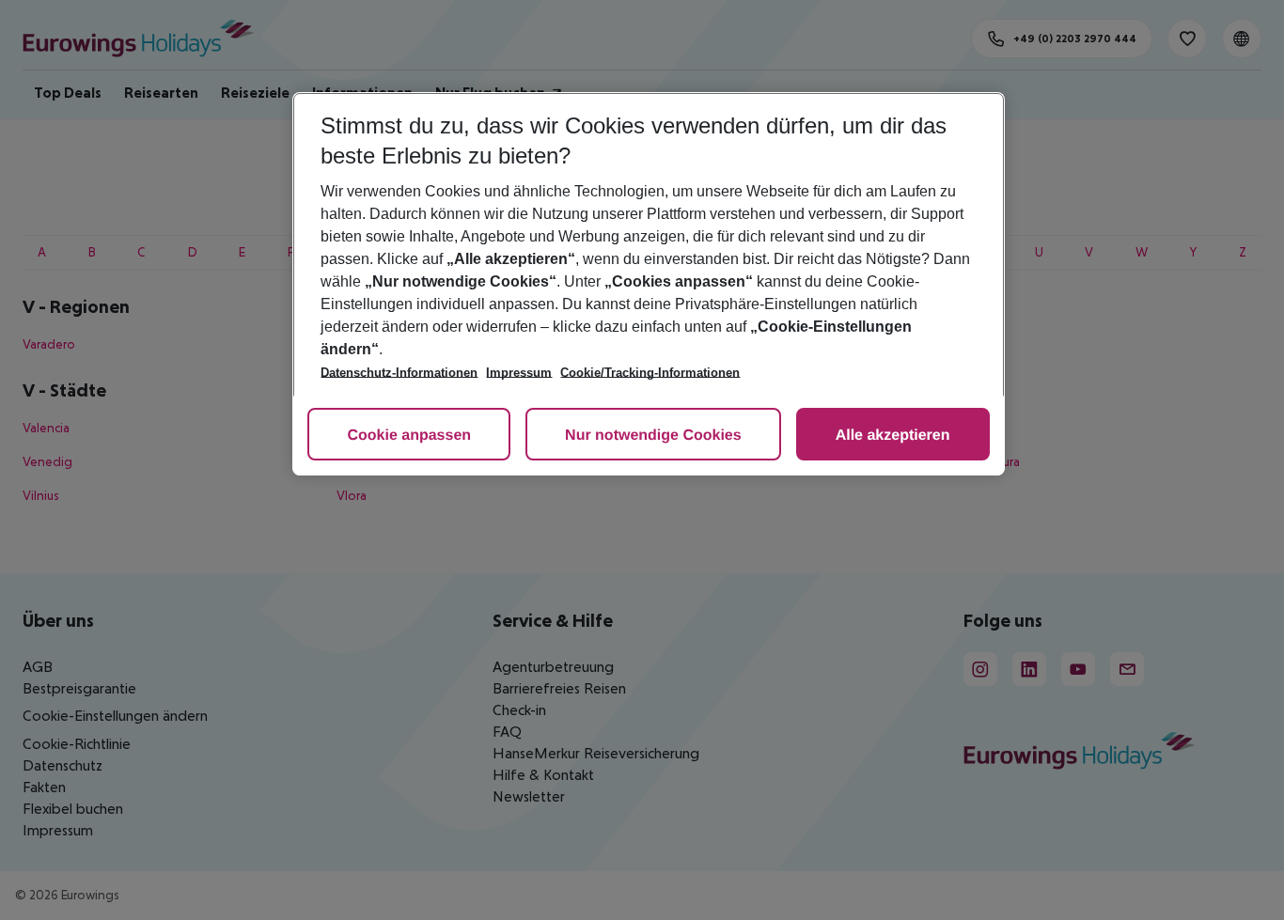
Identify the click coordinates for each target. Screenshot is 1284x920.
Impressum (519, 373)
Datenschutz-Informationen (399, 373)
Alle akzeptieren (893, 436)
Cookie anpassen (409, 436)
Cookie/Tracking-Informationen (650, 373)
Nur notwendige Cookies (653, 436)
